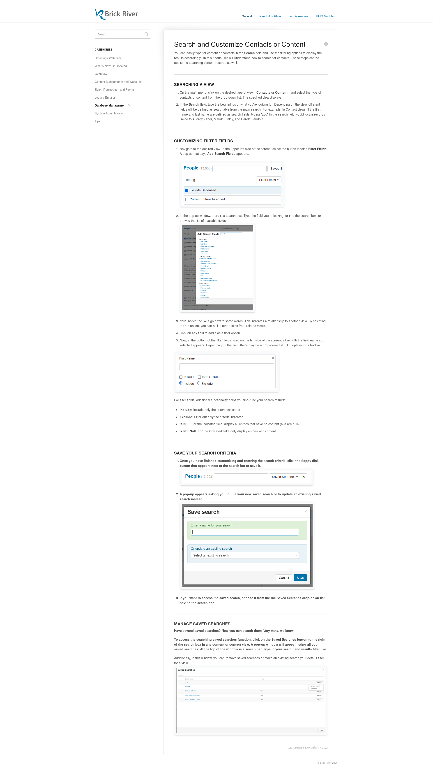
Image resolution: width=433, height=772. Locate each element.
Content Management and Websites (118, 81)
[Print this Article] (326, 44)
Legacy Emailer (105, 97)
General (247, 16)
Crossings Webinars (108, 58)
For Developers (298, 16)
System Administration (109, 113)
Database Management (111, 105)
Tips (97, 121)
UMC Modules (325, 16)
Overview (101, 74)
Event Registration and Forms (114, 89)
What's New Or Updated (111, 66)
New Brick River (270, 16)
